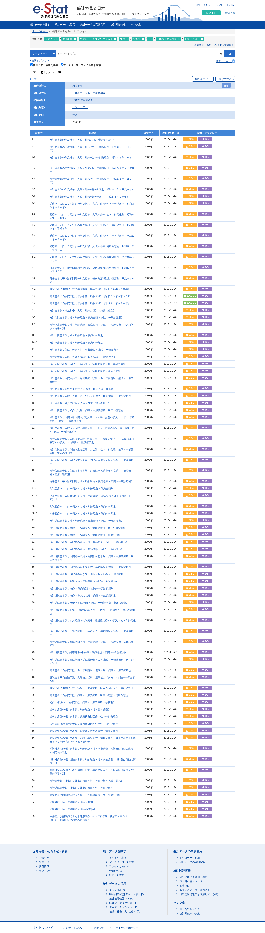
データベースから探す (121, 862)
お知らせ (44, 857)
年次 (75, 114)
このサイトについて (74, 928)
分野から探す (116, 870)
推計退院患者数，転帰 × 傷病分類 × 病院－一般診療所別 (81, 588)
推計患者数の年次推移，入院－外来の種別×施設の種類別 (82, 139)
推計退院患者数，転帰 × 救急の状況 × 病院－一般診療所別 (83, 595)
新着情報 (44, 866)
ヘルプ (219, 5)
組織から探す (116, 875)
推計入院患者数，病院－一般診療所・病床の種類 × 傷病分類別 (85, 371)
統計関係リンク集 (190, 913)
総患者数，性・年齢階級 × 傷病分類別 (71, 802)
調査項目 (185, 885)
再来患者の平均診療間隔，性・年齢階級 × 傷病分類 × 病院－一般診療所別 (92, 481)
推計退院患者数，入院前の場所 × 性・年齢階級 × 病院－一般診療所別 (89, 542)
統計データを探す (40, 24)
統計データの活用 (65, 24)
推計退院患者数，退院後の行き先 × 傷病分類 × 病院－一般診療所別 (88, 574)
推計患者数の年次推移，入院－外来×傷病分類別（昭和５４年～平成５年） (92, 189)
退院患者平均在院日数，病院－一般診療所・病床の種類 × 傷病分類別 (89, 695)
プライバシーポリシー (125, 928)
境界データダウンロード (123, 907)
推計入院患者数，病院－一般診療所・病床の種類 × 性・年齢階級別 (88, 364)
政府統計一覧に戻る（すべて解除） (214, 45)
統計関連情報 (118, 24)
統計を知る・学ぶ (190, 909)
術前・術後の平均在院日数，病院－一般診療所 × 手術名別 (83, 702)
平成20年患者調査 (82, 100)
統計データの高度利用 (92, 24)
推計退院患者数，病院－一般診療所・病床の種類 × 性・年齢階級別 (88, 527)
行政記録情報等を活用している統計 (200, 894)
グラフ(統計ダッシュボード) (125, 890)
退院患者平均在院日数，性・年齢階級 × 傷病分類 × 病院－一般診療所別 (90, 670)
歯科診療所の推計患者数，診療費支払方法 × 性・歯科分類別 (84, 731)
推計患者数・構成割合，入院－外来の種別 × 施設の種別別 (83, 310)
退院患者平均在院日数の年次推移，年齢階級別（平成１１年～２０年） (90, 303)
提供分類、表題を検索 (45, 65)
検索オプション (40, 60)
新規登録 (230, 12)
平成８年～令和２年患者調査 (88, 92)
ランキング (45, 870)
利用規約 (99, 928)
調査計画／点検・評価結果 (195, 890)
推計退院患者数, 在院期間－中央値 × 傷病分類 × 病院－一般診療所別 (88, 652)
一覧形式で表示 (225, 79)
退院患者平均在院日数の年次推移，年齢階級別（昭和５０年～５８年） (90, 289)
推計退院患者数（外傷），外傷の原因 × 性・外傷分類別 (81, 787)
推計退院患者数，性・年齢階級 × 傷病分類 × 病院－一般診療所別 (86, 520)
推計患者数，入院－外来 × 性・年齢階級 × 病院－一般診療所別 (85, 349)
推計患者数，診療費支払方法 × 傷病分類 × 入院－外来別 (81, 388)
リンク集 (136, 24)
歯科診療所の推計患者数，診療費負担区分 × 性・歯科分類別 (84, 723)
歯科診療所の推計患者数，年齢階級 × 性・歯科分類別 (80, 709)
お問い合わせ (203, 5)
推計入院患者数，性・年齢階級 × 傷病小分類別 (76, 335)
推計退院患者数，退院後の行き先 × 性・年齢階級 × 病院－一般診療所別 (90, 567)
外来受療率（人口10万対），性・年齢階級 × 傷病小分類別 (83, 513)
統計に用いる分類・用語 (193, 877)
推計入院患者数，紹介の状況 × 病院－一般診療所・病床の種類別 (86, 410)
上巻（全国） (80, 107)
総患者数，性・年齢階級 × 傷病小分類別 (72, 809)
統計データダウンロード (123, 903)
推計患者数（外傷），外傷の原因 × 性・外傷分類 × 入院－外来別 (86, 780)
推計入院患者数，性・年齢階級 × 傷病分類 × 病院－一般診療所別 (86, 317)
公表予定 (44, 862)
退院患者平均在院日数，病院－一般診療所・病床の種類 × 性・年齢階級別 (91, 688)
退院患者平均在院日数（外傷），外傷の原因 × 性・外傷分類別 (85, 795)
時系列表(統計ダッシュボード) (126, 894)
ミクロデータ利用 (190, 857)
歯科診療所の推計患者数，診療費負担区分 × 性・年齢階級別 (84, 716)
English (231, 5)
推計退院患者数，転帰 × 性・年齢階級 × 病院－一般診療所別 (84, 581)
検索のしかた (224, 61)
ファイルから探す (119, 866)
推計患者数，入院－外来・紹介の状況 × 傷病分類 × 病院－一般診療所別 (90, 396)
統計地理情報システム (121, 898)
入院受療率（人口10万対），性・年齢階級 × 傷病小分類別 (83, 506)
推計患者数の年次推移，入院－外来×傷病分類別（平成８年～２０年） (89, 196)
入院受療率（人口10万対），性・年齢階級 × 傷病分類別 (81, 488)
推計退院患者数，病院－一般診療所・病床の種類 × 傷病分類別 (85, 534)
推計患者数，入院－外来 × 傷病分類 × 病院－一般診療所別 (83, 356)
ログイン (211, 12)
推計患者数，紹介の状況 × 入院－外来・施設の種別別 (80, 403)
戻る (34, 79)
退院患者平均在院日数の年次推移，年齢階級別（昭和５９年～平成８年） (91, 296)
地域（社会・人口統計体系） (125, 911)
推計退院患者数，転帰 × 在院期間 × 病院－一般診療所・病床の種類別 (89, 602)
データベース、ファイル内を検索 (82, 65)
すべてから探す (118, 857)
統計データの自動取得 (192, 862)
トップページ (40, 31)
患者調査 (77, 85)
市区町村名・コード (191, 881)
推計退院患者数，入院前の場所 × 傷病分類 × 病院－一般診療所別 (86, 549)
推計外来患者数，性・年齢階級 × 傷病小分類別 (76, 342)
